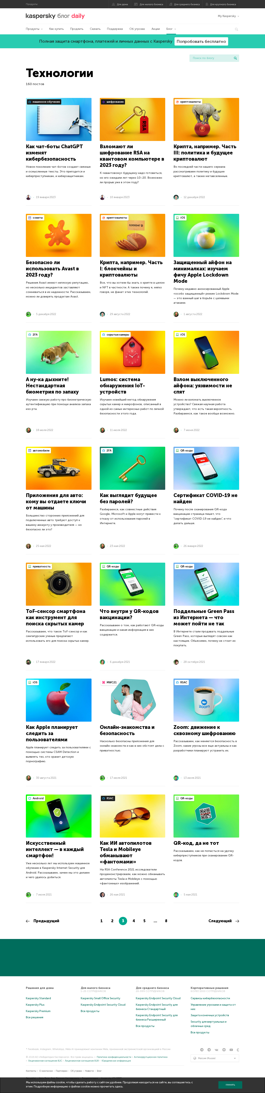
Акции (156, 29)
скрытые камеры (117, 334)
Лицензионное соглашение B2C (45, 1060)
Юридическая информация (116, 1060)
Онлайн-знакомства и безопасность (127, 730)
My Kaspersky (227, 16)
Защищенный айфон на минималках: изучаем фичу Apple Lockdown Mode (202, 271)
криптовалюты (190, 101)
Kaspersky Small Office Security (100, 998)
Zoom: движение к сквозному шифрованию (204, 730)
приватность (41, 566)
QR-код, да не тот (196, 843)
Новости (89, 1071)
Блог (169, 29)
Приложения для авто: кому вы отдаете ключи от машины (56, 501)
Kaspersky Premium (38, 1011)
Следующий (220, 921)
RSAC (183, 682)
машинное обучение (46, 101)
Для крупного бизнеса (223, 4)
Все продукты (90, 1011)
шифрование (115, 101)
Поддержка (115, 29)
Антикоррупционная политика (150, 1057)
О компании (46, 1071)
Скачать (95, 29)
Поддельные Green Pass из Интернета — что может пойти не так (203, 617)
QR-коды (186, 450)
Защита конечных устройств (210, 1015)
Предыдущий (46, 921)
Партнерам (61, 1071)
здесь (119, 1086)
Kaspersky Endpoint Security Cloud (103, 1004)
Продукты (32, 29)
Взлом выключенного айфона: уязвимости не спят (202, 385)
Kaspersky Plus (35, 1004)
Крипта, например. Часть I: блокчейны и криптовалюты (131, 268)
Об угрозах (137, 29)
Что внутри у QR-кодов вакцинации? (129, 614)
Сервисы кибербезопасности (210, 998)
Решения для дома (40, 988)
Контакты (31, 1071)
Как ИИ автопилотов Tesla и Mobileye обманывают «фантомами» (126, 852)
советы (37, 217)
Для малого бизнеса (151, 4)
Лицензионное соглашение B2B (82, 1060)
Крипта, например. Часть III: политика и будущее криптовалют (204, 152)
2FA (34, 334)
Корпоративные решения (209, 988)
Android (38, 798)
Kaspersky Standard (38, 998)
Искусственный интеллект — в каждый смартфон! (55, 849)
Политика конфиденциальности (114, 1057)
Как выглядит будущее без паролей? (128, 498)
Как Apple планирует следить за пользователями (52, 733)
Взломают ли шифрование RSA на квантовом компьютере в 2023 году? (132, 155)
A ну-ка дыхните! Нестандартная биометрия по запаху (52, 385)
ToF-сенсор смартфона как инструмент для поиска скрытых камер (55, 617)
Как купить (56, 29)
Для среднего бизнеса (187, 4)
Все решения (34, 1017)
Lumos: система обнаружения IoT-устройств (122, 385)
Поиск (235, 58)
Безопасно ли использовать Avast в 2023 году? (52, 268)
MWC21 (111, 682)
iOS (182, 217)
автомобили (40, 450)
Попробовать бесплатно (201, 41)
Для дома (122, 4)
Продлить (76, 29)
